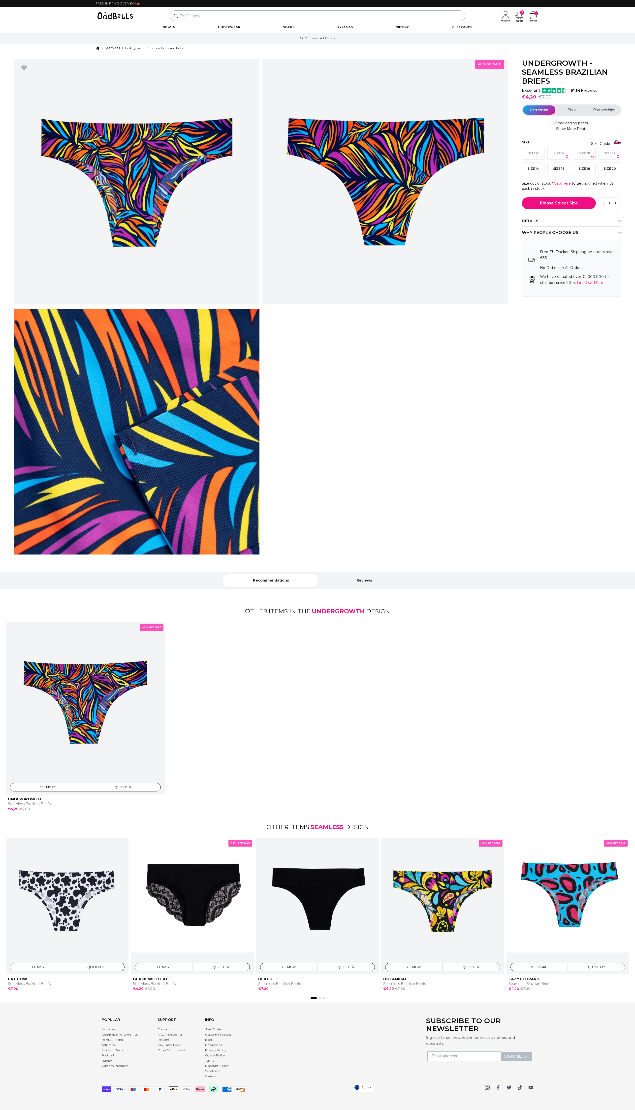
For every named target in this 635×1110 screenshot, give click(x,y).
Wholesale (212, 1071)
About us (109, 1029)
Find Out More (590, 282)
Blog (208, 1040)
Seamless (112, 48)
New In (169, 27)
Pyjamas (345, 27)
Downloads (213, 1045)
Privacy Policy (215, 1050)
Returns (163, 1040)
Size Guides (213, 1029)
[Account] (505, 16)
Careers (210, 1076)
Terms (209, 1060)
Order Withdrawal (171, 1050)
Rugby (107, 1060)
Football (108, 1055)
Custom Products (115, 1066)
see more (47, 787)
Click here (562, 183)
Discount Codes (216, 1066)
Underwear (229, 27)
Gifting (403, 27)
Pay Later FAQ (169, 1045)
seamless (327, 827)
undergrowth (338, 611)
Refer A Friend (112, 1040)
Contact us (166, 1029)
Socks (289, 27)
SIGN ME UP (517, 1056)
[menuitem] (169, 27)
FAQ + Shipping (170, 1034)
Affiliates (108, 1045)
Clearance (462, 27)
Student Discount (115, 1050)
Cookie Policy (215, 1055)
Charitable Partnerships (120, 1034)
